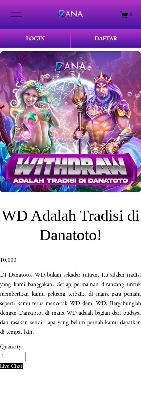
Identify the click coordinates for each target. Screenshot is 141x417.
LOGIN (35, 38)
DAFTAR (105, 38)
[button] (11, 366)
